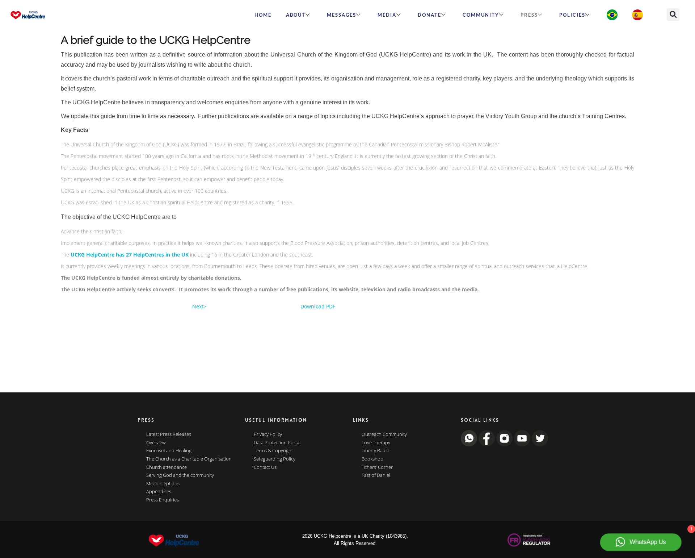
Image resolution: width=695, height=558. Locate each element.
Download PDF (317, 306)
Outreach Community (384, 434)
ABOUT (296, 15)
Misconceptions (163, 484)
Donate (429, 15)
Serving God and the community (180, 475)
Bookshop (372, 459)
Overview (155, 443)
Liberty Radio (375, 451)
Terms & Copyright (273, 451)
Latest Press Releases (168, 434)
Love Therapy (376, 443)
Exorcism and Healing (168, 451)
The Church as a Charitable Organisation (189, 459)
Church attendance (166, 467)
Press (529, 15)
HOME (262, 15)
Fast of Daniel (376, 475)
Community (481, 15)
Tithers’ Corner (377, 467)
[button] (673, 14)
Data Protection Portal (277, 443)
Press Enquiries (162, 500)
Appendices (158, 492)
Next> (199, 306)
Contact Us (265, 467)
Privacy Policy (268, 434)
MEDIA (387, 15)
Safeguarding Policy (274, 459)
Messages (341, 15)
